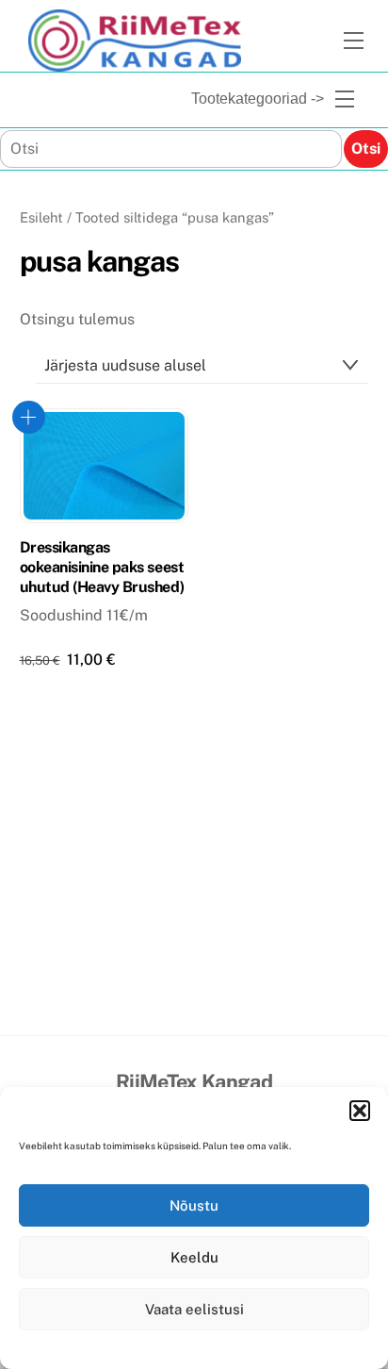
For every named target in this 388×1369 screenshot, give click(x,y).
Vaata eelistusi (194, 1309)
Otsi (365, 148)
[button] (359, 1110)
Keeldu (194, 1257)
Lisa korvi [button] (28, 417)
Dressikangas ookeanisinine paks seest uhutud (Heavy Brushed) (102, 567)
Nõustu (194, 1205)
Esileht (41, 217)
